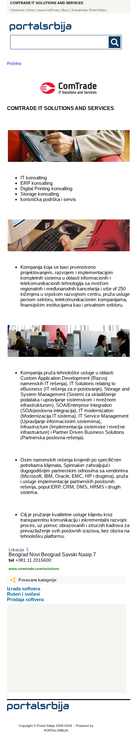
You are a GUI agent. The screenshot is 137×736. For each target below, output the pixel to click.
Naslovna (18, 10)
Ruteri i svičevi (23, 594)
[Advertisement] (66, 648)
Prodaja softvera (25, 599)
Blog (65, 10)
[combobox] (55, 42)
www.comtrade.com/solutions (34, 569)
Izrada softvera (23, 588)
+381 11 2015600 (33, 560)
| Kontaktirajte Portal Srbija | (88, 10)
